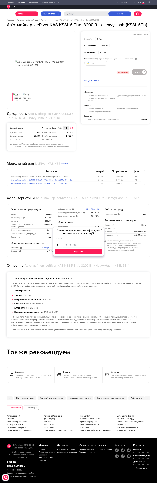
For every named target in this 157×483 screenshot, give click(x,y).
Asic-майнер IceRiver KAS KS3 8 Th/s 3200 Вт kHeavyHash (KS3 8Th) (39, 183)
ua (139, 2)
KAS (97, 209)
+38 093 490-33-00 (141, 453)
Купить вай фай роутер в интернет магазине (97, 430)
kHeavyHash (47, 248)
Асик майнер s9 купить (17, 421)
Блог (60, 2)
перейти (64, 164)
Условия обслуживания (67, 452)
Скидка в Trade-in (91, 81)
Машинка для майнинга (127, 427)
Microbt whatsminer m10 (90, 424)
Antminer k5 (48, 424)
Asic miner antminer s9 (90, 419)
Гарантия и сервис (46, 452)
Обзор (17, 7)
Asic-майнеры (32, 20)
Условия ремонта (86, 449)
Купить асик (122, 424)
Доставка (43, 455)
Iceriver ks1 (85, 416)
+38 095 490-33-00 (141, 458)
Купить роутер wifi (88, 421)
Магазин (21, 2)
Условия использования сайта (20, 473)
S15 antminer (49, 427)
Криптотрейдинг (105, 449)
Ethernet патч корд (125, 419)
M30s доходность (15, 424)
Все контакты (141, 468)
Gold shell (84, 427)
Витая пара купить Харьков (19, 430)
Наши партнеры (16, 466)
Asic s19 (47, 421)
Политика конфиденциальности (21, 476)
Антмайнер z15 (13, 416)
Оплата (42, 449)
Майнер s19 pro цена (52, 416)
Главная (10, 2)
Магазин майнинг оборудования (131, 421)
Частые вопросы (14, 470)
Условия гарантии (87, 452)
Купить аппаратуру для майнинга (58, 430)
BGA (93, 209)
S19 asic (10, 419)
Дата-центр (33, 2)
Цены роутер (49, 419)
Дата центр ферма (125, 416)
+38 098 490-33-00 (141, 464)
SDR (88, 209)
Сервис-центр (48, 2)
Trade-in (42, 460)
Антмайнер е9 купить (16, 427)
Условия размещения (66, 449)
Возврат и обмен (46, 458)
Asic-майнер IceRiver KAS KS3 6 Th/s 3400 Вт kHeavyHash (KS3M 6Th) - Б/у (42, 180)
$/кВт (60, 128)
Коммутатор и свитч (126, 430)
